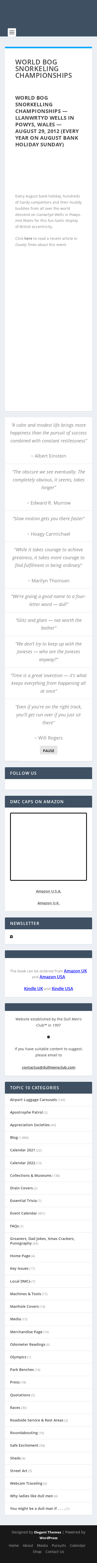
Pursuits (59, 1545)
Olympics (18, 1356)
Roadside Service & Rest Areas (36, 1420)
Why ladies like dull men (31, 1495)
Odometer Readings (27, 1344)
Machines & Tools (25, 1293)
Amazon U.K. (49, 903)
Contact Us (55, 1551)
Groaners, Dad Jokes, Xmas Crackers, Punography (42, 1241)
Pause (48, 750)
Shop (37, 1551)
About (28, 1545)
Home (14, 1545)
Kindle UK (33, 988)
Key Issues (19, 1268)
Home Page (20, 1255)
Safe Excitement (24, 1445)
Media (15, 1318)
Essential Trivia (23, 1200)
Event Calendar (23, 1213)
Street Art (18, 1470)
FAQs (14, 1226)
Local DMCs (20, 1281)
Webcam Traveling (26, 1483)
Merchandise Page (26, 1331)
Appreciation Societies (30, 1124)
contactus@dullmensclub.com (48, 1067)
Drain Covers (21, 1188)
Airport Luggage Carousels (33, 1099)
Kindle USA (62, 988)
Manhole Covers (24, 1306)
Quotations (20, 1395)
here (28, 238)
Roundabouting (24, 1432)
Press (15, 1382)
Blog (14, 1137)
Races (15, 1407)
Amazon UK (75, 971)
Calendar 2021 (22, 1150)
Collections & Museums (30, 1175)
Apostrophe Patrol (26, 1112)
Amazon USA (52, 977)
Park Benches (22, 1369)
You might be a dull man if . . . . (37, 1508)
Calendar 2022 (22, 1162)
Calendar (78, 1545)
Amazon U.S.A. (48, 891)
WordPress (48, 1538)
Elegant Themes (47, 1532)
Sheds (15, 1458)
